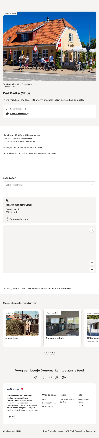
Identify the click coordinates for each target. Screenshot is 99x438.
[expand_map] (91, 230)
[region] (49, 249)
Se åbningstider (17, 109)
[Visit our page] (42, 377)
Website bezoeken (18, 114)
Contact (81, 405)
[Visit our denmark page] (35, 377)
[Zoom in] (92, 262)
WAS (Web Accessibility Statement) (80, 431)
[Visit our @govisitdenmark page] (57, 377)
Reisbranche (47, 406)
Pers (44, 399)
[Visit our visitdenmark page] (49, 377)
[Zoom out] (92, 269)
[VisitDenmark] (15, 389)
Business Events (49, 403)
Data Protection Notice (53, 431)
